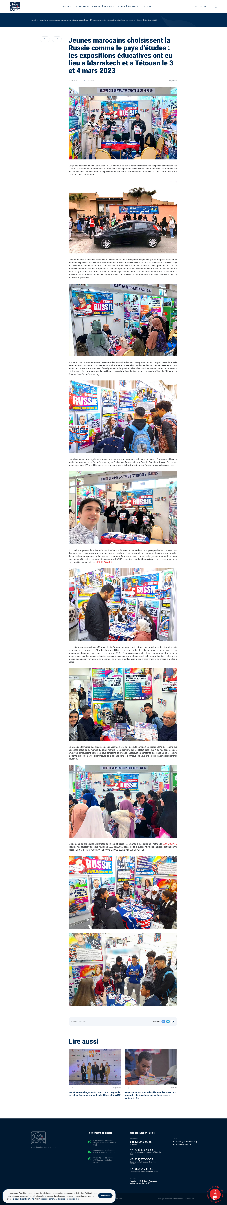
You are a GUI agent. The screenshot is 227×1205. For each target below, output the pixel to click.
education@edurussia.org (185, 1141)
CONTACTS (146, 6)
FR (205, 6)
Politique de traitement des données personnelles (176, 1199)
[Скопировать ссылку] (173, 1021)
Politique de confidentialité (23, 1199)
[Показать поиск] (216, 6)
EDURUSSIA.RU (104, 562)
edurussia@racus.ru (182, 1144)
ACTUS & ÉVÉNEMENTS (128, 6)
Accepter (105, 1195)
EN (201, 6)
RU (196, 6)
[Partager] (163, 1021)
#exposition (173, 81)
